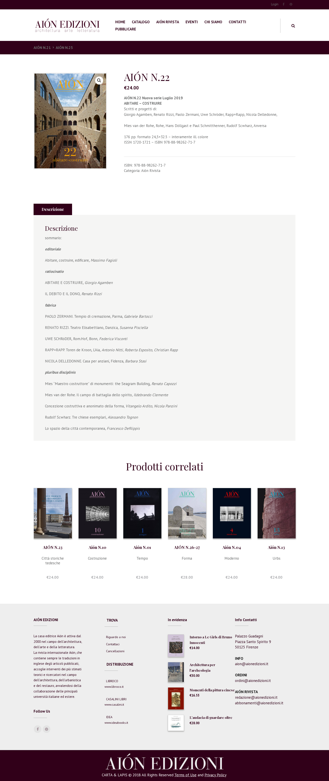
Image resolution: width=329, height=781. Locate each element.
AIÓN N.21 (42, 47)
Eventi (192, 21)
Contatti (237, 21)
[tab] (53, 209)
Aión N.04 (231, 547)
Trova (112, 620)
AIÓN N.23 (52, 547)
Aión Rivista (167, 21)
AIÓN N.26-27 (187, 547)
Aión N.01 (142, 547)
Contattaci (113, 644)
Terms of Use (185, 775)
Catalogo (141, 21)
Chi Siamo (213, 21)
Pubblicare (125, 29)
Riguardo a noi (116, 637)
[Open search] (293, 25)
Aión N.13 (276, 547)
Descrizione (53, 209)
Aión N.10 (97, 547)
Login (274, 4)
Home (120, 21)
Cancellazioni (115, 651)
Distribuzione (120, 664)
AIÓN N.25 (64, 47)
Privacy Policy (215, 775)
